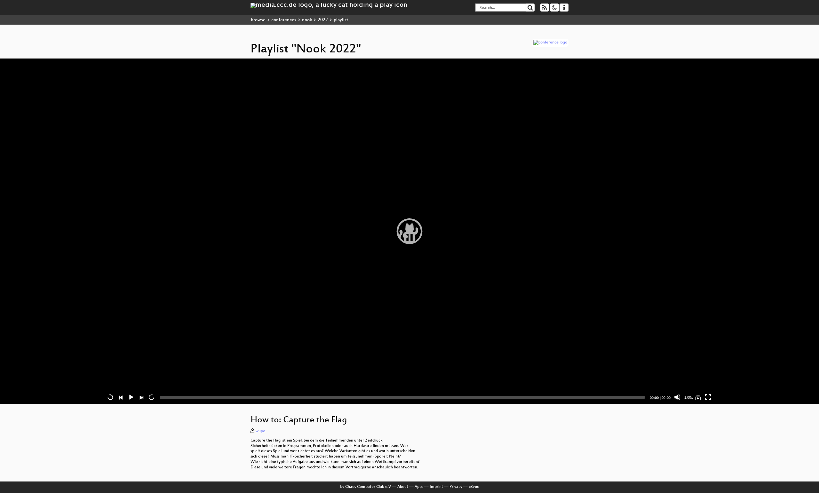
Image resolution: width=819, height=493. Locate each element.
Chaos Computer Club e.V (368, 487)
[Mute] (677, 397)
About (402, 487)
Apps (419, 487)
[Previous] (120, 397)
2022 (323, 20)
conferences (283, 20)
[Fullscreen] (708, 397)
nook (307, 20)
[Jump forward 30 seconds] (151, 397)
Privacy (455, 487)
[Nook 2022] (698, 397)
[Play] (409, 231)
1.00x (688, 397)
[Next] (141, 397)
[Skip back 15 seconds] (110, 397)
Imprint (436, 487)
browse (258, 20)
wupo (260, 431)
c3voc (474, 487)
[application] (409, 231)
